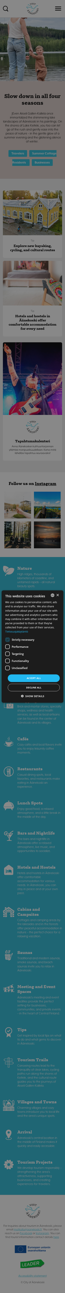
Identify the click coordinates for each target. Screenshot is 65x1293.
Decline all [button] (33, 687)
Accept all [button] (34, 678)
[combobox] (52, 595)
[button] (32, 696)
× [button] (57, 595)
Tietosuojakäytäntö (16, 631)
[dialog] (32, 646)
